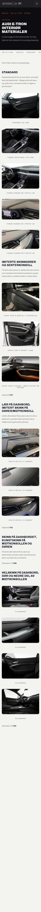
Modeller (5, 13)
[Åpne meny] (36, 3)
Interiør (27, 13)
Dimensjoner (31, 52)
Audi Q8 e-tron (16, 13)
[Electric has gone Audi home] (12, 3)
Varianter (19, 52)
